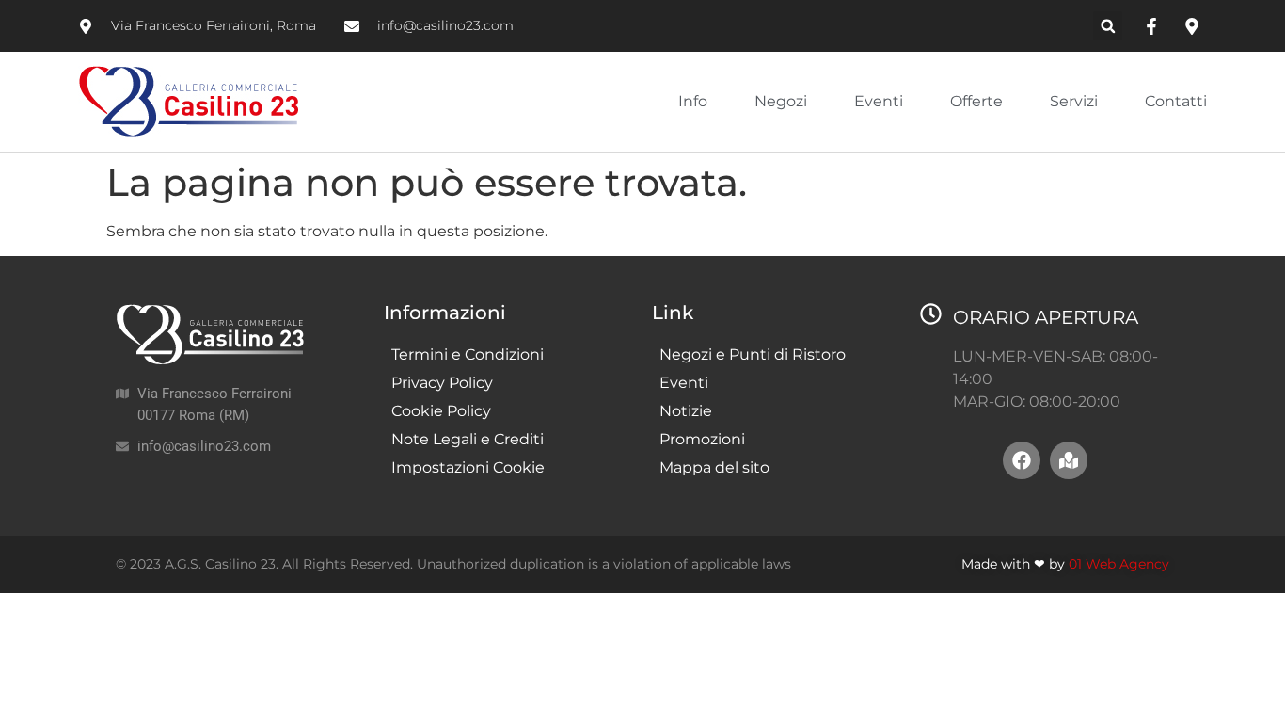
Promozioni (702, 439)
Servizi (1074, 101)
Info (692, 101)
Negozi (780, 101)
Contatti (1176, 101)
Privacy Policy (442, 383)
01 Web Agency (1119, 563)
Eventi (878, 101)
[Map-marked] (1068, 460)
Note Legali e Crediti (467, 439)
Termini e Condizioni (467, 354)
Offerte (976, 101)
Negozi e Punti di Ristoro (752, 354)
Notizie (685, 411)
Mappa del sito (714, 467)
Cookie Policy (441, 411)
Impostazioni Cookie (468, 467)
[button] (1107, 25)
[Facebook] (1021, 460)
